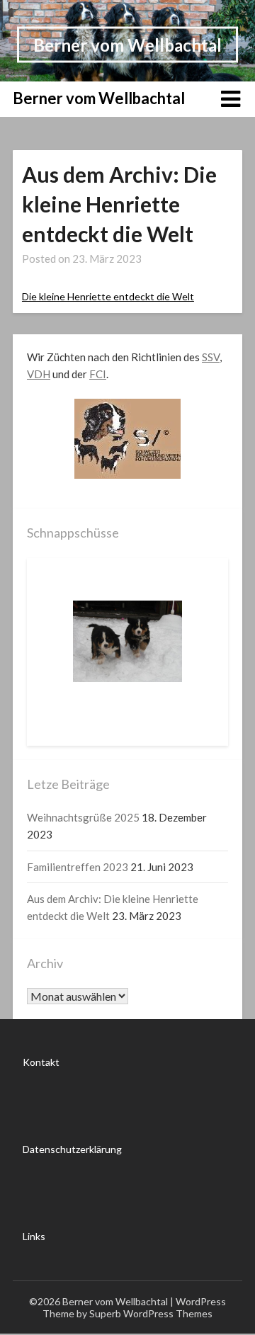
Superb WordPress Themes (150, 1313)
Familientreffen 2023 (77, 866)
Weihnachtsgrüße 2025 (83, 817)
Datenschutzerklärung (72, 1149)
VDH (38, 374)
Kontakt (41, 1062)
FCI (97, 374)
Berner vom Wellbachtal (127, 44)
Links (34, 1236)
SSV (211, 357)
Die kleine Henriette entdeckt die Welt (108, 296)
